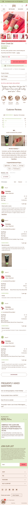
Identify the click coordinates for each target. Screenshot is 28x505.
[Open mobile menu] (2, 6)
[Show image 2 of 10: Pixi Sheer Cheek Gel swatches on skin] (9, 36)
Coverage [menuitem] (21, 165)
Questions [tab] (12, 173)
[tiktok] (6, 489)
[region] (14, 140)
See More (18, 52)
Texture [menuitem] (14, 165)
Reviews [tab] (4, 173)
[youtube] (16, 489)
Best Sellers (12, 9)
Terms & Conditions (24, 503)
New (4, 9)
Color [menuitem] (9, 168)
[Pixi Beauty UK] (14, 5)
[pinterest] (13, 489)
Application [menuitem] (7, 165)
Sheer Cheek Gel (9, 193)
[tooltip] (18, 148)
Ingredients (4, 79)
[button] (14, 57)
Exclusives (20, 9)
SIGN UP (23, 464)
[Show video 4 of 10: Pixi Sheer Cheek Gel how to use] (21, 36)
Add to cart (19, 61)
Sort (15, 182)
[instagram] (2, 489)
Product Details (5, 73)
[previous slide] (1, 22)
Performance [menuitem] (16, 168)
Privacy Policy (13, 503)
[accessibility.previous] (2, 1)
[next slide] (27, 22)
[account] (22, 6)
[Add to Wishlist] (26, 43)
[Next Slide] (26, 140)
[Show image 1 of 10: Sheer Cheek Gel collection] (3, 36)
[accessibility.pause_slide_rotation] (3, 1)
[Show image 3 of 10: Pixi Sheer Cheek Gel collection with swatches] (15, 36)
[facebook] (9, 489)
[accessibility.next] (26, 1)
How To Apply (4, 76)
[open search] (6, 6)
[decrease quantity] (2, 62)
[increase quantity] (9, 62)
